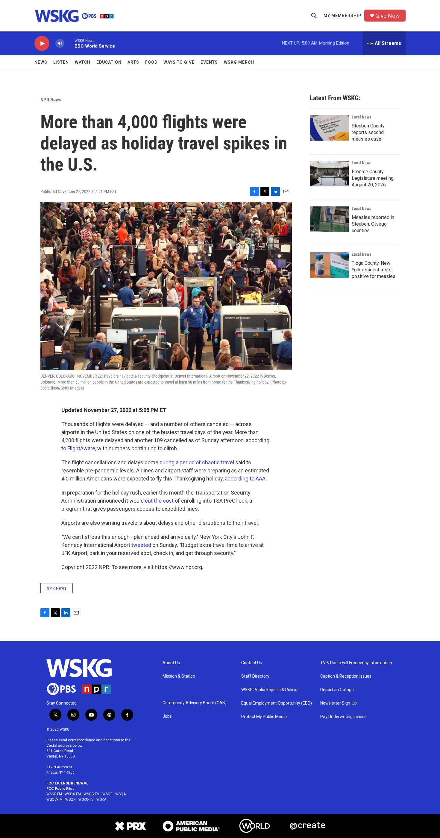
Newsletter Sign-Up (338, 703)
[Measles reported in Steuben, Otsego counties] (329, 219)
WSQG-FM (92, 794)
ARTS (133, 62)
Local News (361, 117)
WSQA (120, 794)
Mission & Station (179, 676)
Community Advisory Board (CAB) (195, 703)
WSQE (107, 794)
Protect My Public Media (264, 716)
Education (109, 62)
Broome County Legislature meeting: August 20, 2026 (373, 178)
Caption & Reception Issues (345, 676)
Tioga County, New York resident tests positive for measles (373, 269)
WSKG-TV (86, 799)
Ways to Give (179, 62)
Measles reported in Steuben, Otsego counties (373, 224)
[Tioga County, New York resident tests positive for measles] (329, 265)
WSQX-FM (73, 794)
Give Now (387, 16)
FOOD (151, 62)
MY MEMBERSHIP (342, 15)
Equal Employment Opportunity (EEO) (276, 703)
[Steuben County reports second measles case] (329, 128)
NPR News (50, 100)
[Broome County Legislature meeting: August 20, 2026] (329, 173)
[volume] (60, 43)
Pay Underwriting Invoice (343, 716)
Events (209, 62)
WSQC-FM (54, 799)
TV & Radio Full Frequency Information (356, 663)
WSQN (70, 799)
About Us (171, 663)
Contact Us (251, 663)
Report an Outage (337, 690)
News (40, 62)
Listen (61, 62)
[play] (42, 43)
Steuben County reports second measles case (368, 132)
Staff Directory (255, 676)
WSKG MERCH (239, 62)
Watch (82, 62)
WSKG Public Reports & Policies (270, 690)
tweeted (141, 545)
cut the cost (159, 501)
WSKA (101, 799)
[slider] (69, 43)
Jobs (167, 716)
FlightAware (81, 448)
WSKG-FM (54, 794)
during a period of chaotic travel (197, 462)
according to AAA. (246, 478)
